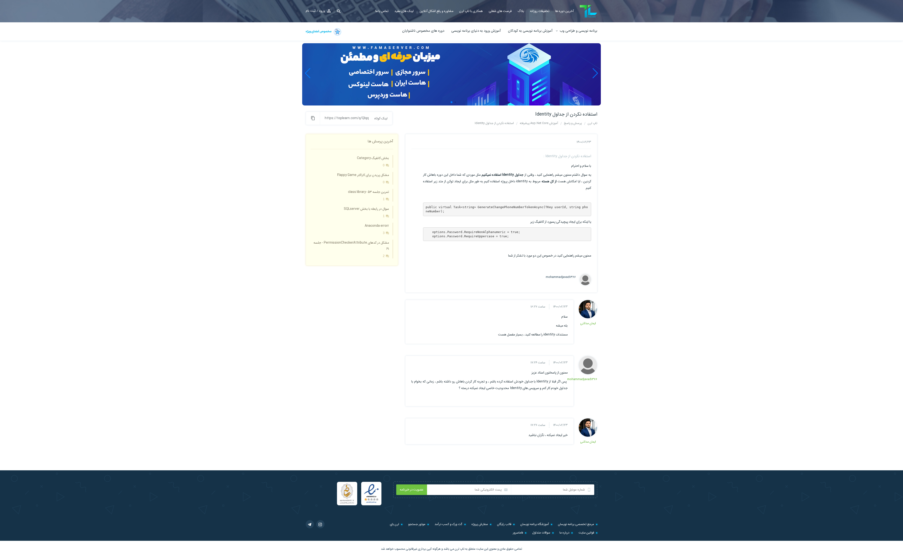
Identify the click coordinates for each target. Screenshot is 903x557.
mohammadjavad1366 (562, 277)
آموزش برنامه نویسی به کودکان (530, 31)
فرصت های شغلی (500, 11)
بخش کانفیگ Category (373, 158)
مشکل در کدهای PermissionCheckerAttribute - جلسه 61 (351, 245)
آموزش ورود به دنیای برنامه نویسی (476, 31)
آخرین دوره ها (564, 11)
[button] (337, 11)
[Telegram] (310, 524)
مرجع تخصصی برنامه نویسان (576, 524)
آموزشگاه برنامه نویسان (534, 524)
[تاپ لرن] (588, 11)
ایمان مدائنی (588, 323)
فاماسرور (518, 532)
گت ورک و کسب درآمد (448, 524)
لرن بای (394, 524)
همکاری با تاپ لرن (471, 11)
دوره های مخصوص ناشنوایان (423, 31)
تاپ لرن (459, 548)
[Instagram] (320, 524)
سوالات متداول (541, 532)
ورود (322, 10)
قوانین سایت (586, 532)
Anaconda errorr (377, 225)
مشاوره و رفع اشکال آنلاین (436, 11)
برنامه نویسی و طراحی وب (578, 31)
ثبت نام (311, 10)
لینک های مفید (404, 11)
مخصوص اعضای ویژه (319, 31)
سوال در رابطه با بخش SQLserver (366, 208)
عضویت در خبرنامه (412, 489)
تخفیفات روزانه (539, 11)
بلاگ (521, 11)
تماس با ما (381, 11)
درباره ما (564, 532)
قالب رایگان (504, 524)
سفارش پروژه (479, 524)
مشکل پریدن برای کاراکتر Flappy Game (363, 175)
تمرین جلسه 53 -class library (368, 192)
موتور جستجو (416, 524)
